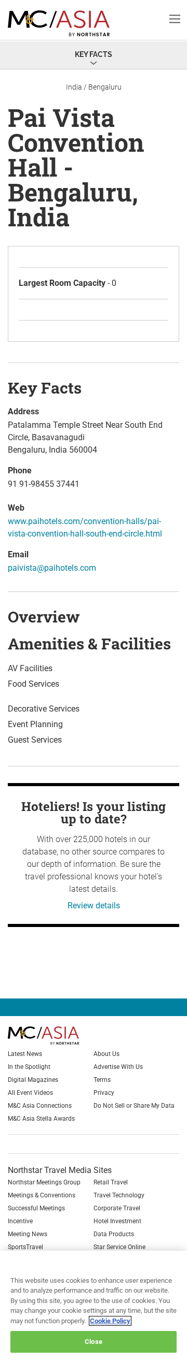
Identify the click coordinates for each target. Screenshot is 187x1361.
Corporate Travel (117, 1208)
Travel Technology (119, 1195)
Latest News (25, 1054)
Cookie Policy (110, 1321)
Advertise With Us (118, 1066)
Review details (94, 905)
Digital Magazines (33, 1079)
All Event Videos (30, 1092)
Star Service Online (119, 1247)
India (74, 87)
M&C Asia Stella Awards (41, 1118)
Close (93, 1341)
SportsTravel (25, 1247)
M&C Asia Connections (40, 1105)
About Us (106, 1054)
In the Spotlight (29, 1066)
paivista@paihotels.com (52, 568)
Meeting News (27, 1234)
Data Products (114, 1234)
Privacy (104, 1092)
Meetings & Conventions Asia (65, 23)
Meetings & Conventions (41, 1195)
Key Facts (93, 54)
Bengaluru (105, 87)
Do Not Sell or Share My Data (134, 1105)
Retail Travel (111, 1182)
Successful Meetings (36, 1208)
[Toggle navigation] (174, 18)
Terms (102, 1079)
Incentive (20, 1221)
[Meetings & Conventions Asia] (60, 1035)
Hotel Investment (117, 1221)
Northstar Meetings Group (44, 1182)
